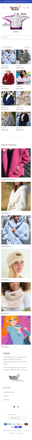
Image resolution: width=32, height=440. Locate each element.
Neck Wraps (5, 313)
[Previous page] (9, 137)
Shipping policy (20, 433)
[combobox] (16, 37)
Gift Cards (4, 347)
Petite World (5, 246)
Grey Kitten (4, 127)
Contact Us (6, 399)
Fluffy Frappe (19, 107)
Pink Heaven (19, 86)
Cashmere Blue (4, 65)
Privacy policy (26, 430)
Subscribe (6, 396)
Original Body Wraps (7, 179)
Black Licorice (19, 127)
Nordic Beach (9, 430)
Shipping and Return (9, 392)
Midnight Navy (4, 107)
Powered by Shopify (16, 430)
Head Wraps (5, 280)
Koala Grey (18, 65)
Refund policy (12, 433)
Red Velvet (3, 86)
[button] (3, 8)
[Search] (29, 37)
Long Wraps (5, 213)
